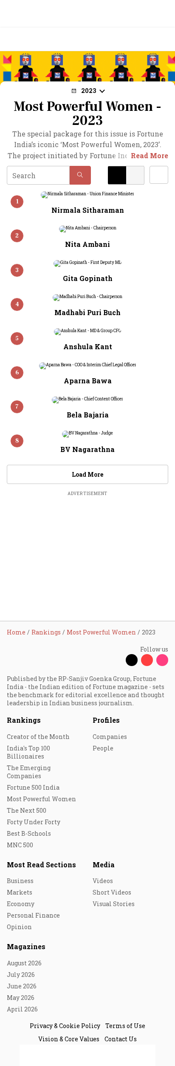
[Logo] (26, 39)
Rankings (24, 719)
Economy (20, 904)
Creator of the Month (38, 737)
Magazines (26, 946)
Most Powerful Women (41, 799)
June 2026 (22, 986)
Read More (149, 155)
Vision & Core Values (68, 1039)
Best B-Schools (29, 833)
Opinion (19, 927)
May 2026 (20, 998)
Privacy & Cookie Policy (65, 1026)
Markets (19, 892)
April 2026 (22, 1009)
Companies (110, 737)
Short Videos (112, 892)
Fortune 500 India (33, 787)
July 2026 (21, 974)
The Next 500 (26, 810)
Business (20, 881)
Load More (87, 474)
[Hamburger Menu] (163, 39)
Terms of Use (125, 1026)
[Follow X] (132, 660)
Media (104, 864)
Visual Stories (114, 904)
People (103, 748)
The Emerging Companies (29, 772)
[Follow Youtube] (147, 660)
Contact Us (120, 1039)
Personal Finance (33, 915)
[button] (80, 175)
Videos (103, 881)
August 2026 (24, 963)
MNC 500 (20, 845)
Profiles (106, 719)
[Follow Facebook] (116, 660)
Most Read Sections (41, 864)
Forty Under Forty (33, 822)
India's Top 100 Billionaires (28, 752)
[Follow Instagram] (162, 660)
